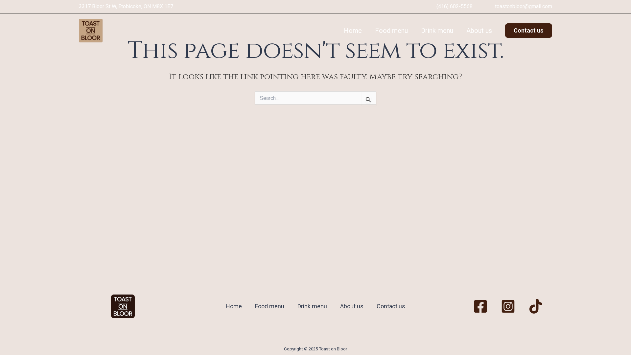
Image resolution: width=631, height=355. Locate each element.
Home (353, 31)
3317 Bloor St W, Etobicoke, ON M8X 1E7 (126, 6)
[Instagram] (508, 306)
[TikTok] (535, 306)
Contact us (391, 306)
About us (479, 31)
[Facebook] (480, 306)
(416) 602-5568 (454, 6)
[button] (528, 30)
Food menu (391, 31)
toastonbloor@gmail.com (523, 6)
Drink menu (437, 31)
